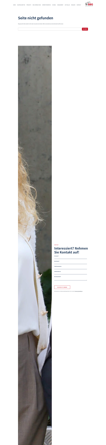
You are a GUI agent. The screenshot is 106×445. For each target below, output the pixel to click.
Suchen (85, 29)
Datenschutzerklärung (79, 291)
